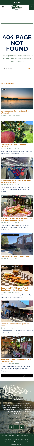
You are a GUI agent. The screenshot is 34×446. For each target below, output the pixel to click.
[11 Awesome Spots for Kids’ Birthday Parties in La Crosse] (17, 168)
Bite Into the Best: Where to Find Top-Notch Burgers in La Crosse (16, 219)
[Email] (22, 427)
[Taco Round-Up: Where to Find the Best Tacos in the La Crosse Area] (17, 275)
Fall (3, 123)
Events (4, 89)
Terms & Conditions (17, 439)
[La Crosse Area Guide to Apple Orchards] (17, 132)
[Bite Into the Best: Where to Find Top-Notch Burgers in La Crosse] (17, 206)
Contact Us (7, 439)
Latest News (7, 83)
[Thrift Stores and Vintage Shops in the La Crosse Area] (17, 347)
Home (26, 439)
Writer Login (29, 435)
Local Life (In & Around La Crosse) (10, 196)
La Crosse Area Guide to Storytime (15, 256)
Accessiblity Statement (16, 444)
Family (4, 158)
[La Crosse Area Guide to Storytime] (17, 244)
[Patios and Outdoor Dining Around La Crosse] (17, 311)
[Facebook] (11, 427)
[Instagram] (16, 427)
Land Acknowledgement (21, 441)
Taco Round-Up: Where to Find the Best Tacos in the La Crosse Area (15, 289)
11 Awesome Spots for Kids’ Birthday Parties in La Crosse (16, 181)
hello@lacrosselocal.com (21, 417)
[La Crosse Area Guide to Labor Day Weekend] (17, 98)
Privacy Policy (8, 441)
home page (8, 58)
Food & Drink (5, 302)
